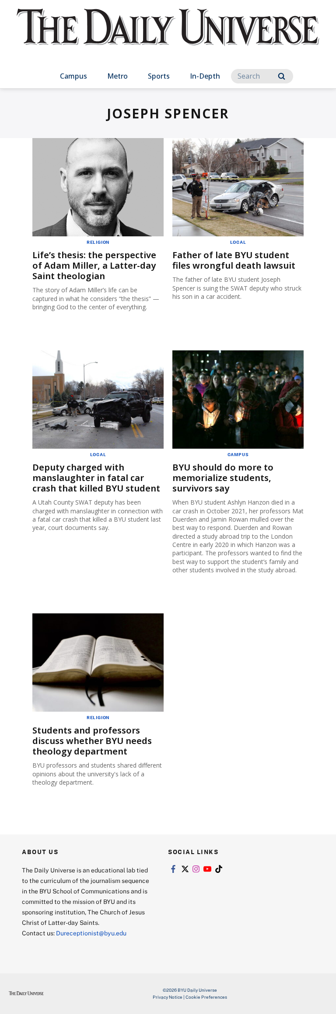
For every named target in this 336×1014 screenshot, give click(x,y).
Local (238, 242)
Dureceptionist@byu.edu (91, 933)
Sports (159, 76)
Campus (73, 76)
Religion (98, 242)
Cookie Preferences (206, 997)
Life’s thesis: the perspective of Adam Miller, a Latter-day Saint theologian (94, 265)
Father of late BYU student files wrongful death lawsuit (233, 260)
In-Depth (205, 76)
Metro (117, 76)
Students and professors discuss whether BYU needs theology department (92, 740)
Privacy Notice (167, 997)
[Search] (281, 76)
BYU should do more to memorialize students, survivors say (222, 477)
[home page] (168, 35)
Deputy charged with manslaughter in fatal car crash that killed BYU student (96, 477)
